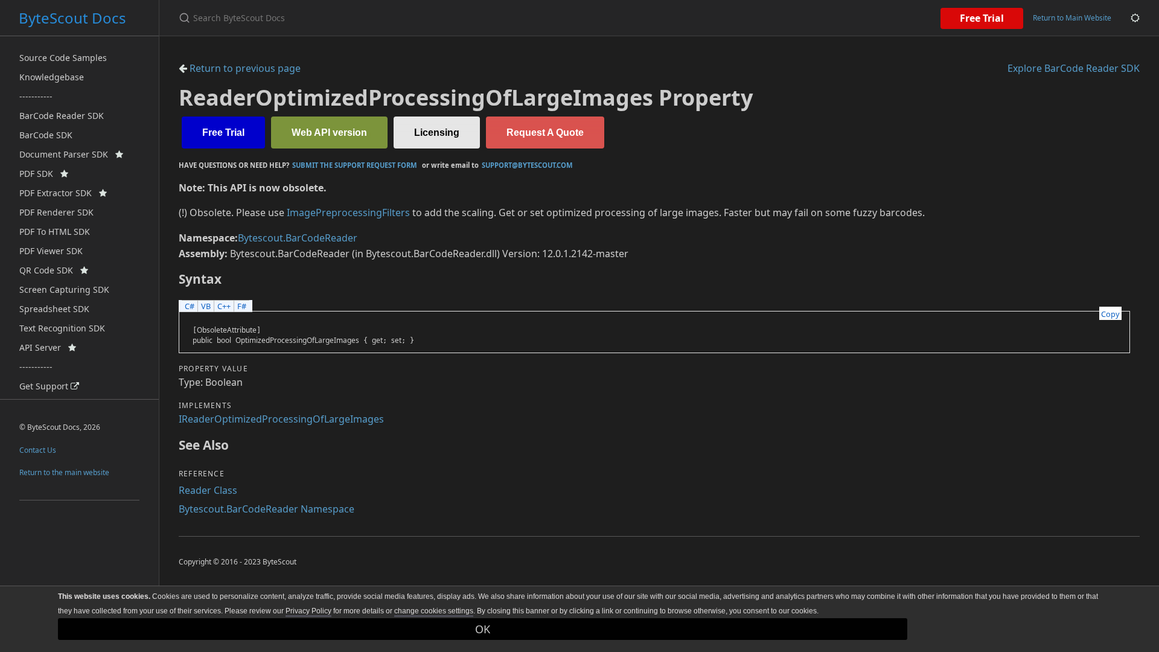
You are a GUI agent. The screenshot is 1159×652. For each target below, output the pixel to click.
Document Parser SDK (67, 154)
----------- (36, 96)
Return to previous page (244, 68)
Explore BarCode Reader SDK (1073, 68)
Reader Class (208, 490)
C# (189, 306)
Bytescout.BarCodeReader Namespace (266, 509)
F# (241, 306)
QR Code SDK (49, 270)
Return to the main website (64, 472)
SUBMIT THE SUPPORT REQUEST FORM (354, 165)
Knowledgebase (51, 77)
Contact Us (37, 450)
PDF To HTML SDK (54, 231)
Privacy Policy (308, 611)
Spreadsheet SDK (54, 309)
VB (206, 306)
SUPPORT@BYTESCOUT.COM (527, 165)
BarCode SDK (45, 135)
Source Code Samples (63, 57)
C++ (224, 306)
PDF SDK (39, 173)
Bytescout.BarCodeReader (297, 238)
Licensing (436, 132)
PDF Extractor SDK (59, 193)
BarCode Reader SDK (61, 115)
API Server (43, 347)
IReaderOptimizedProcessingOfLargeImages (281, 419)
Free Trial (982, 18)
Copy (1110, 313)
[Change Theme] (1135, 18)
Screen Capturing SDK (64, 289)
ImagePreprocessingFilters (348, 212)
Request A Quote (545, 132)
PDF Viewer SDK (51, 251)
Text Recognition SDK (62, 328)
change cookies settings (433, 611)
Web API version (329, 132)
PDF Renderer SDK (56, 212)
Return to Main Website (1072, 18)
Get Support (45, 386)
